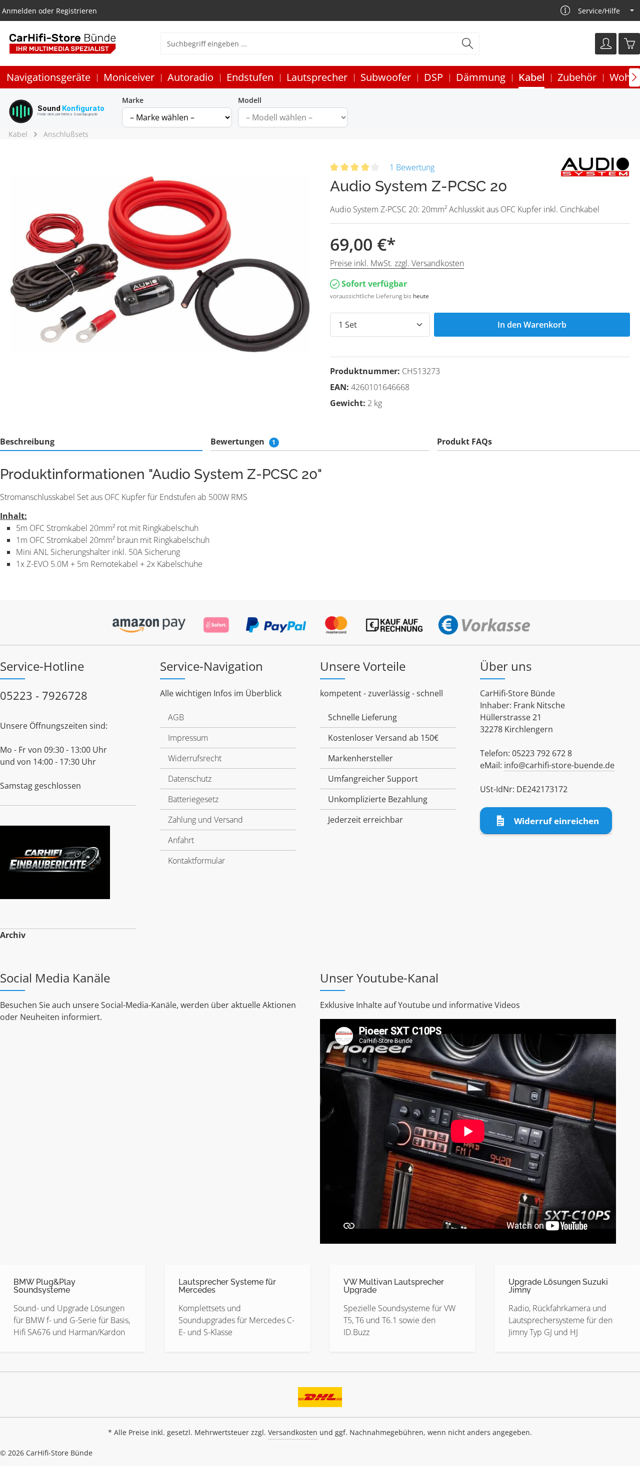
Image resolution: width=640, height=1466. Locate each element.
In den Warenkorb (532, 324)
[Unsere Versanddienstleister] (320, 1393)
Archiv (13, 935)
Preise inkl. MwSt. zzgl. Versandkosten (397, 263)
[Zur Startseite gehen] (62, 43)
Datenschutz (190, 778)
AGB (176, 717)
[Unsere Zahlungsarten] (320, 621)
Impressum (188, 737)
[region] (160, 264)
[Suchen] (468, 43)
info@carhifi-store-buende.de (559, 765)
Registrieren (76, 10)
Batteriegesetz (193, 799)
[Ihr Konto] (605, 43)
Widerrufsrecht (195, 758)
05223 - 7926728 (44, 695)
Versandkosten (293, 1432)
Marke (133, 100)
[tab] (101, 442)
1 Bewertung (412, 167)
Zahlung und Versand (205, 819)
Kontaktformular (196, 860)
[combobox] (308, 43)
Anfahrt (181, 840)
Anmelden (19, 10)
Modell (250, 100)
